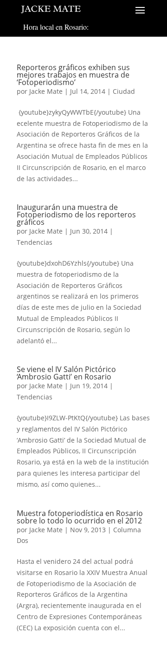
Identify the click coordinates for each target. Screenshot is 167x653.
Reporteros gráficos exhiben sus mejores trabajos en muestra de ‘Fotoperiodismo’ (73, 74)
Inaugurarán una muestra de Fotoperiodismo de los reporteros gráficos (76, 214)
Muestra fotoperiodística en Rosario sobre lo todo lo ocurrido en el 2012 (80, 517)
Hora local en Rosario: (56, 27)
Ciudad (124, 91)
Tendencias (34, 242)
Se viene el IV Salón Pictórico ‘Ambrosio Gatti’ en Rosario (66, 373)
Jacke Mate (46, 91)
